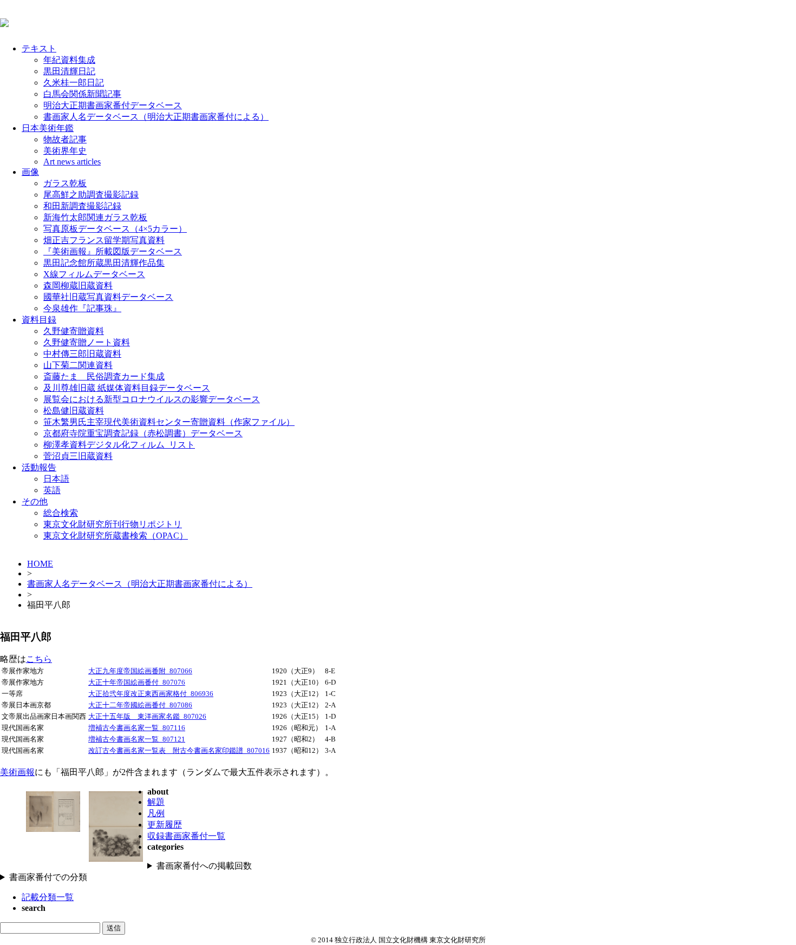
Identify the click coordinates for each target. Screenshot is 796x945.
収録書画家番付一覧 (186, 836)
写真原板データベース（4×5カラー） (115, 228)
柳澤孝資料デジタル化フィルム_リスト (119, 444)
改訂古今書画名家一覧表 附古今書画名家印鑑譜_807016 (179, 750)
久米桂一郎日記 (73, 82)
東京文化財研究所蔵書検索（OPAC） (115, 535)
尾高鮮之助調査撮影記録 (91, 194)
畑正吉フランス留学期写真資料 (104, 240)
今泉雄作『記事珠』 (82, 308)
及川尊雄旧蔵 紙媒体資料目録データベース (126, 387)
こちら (39, 659)
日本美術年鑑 (48, 128)
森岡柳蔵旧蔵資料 (78, 285)
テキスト (39, 48)
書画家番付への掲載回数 (204, 865)
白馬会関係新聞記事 (82, 94)
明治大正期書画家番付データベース (112, 105)
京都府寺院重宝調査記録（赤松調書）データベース (143, 433)
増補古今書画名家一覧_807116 (136, 728)
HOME (40, 563)
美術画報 (17, 772)
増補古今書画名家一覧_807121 (136, 739)
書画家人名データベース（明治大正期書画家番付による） (156, 116)
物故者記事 (65, 139)
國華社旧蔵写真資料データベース (108, 296)
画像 (30, 171)
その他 (35, 501)
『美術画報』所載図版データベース (112, 251)
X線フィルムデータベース (94, 274)
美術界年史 (65, 150)
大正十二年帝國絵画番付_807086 (140, 705)
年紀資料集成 (69, 59)
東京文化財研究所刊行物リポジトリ (112, 524)
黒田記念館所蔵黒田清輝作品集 (104, 262)
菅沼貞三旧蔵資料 (78, 456)
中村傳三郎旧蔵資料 (82, 353)
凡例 (156, 813)
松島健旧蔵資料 (73, 410)
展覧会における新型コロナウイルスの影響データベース (151, 399)
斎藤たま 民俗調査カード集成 (104, 376)
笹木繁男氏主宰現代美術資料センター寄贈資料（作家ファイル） (169, 421)
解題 (156, 801)
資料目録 (39, 319)
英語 (52, 490)
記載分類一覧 (48, 897)
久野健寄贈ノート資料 (86, 342)
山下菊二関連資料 (78, 365)
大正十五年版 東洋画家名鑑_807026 (147, 716)
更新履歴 (164, 824)
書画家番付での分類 (48, 877)
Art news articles (72, 161)
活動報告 (39, 467)
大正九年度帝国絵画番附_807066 (140, 671)
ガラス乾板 (65, 183)
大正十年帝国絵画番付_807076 (136, 682)
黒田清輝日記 (69, 71)
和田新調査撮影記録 (82, 206)
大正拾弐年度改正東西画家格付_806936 (150, 694)
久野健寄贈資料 (73, 331)
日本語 (56, 478)
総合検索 (60, 512)
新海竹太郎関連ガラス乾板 (95, 217)
